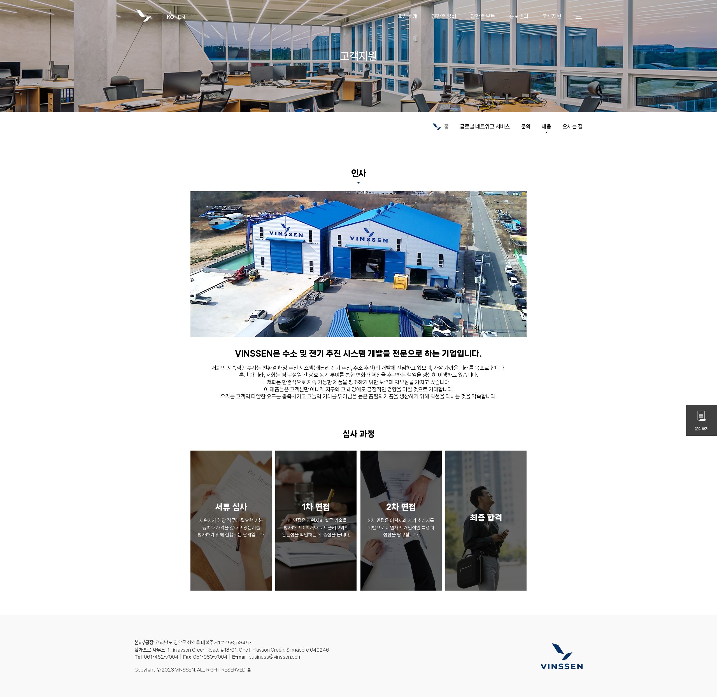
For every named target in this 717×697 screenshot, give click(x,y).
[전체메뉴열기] (579, 15)
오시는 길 (572, 126)
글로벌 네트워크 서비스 (485, 126)
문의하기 (701, 429)
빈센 (143, 16)
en (181, 17)
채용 (546, 126)
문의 (525, 126)
